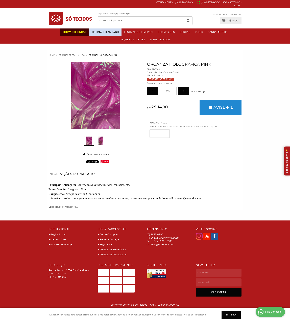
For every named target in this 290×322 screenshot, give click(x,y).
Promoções (166, 32)
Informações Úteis (112, 229)
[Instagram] (199, 236)
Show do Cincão (75, 32)
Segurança (106, 244)
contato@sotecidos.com (161, 244)
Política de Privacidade (113, 254)
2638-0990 (184, 2)
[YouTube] (206, 236)
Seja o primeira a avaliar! (160, 83)
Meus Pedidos (160, 40)
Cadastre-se (235, 15)
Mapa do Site (58, 239)
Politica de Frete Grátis (113, 249)
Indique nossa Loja (61, 244)
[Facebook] (214, 236)
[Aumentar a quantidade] (183, 91)
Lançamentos (218, 32)
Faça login (124, 14)
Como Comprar (109, 234)
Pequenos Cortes (132, 40)
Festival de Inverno (138, 32)
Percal (185, 32)
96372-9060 (210, 2)
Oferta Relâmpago (105, 32)
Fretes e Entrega (109, 239)
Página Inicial (58, 234)
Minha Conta (220, 15)
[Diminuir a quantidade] (152, 91)
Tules (199, 32)
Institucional (59, 229)
